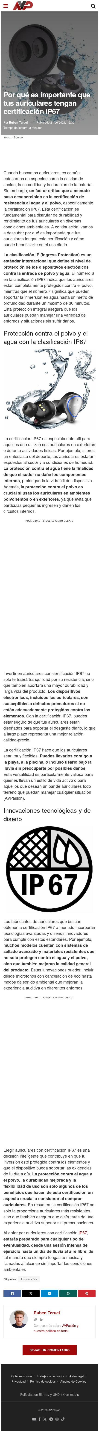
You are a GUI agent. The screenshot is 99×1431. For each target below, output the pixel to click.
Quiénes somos (21, 1376)
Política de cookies (43, 1381)
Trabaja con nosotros (51, 1376)
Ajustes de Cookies (73, 1381)
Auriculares (28, 1279)
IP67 (83, 1232)
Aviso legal (76, 1376)
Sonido (18, 137)
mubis (74, 1394)
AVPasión (54, 1410)
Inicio (6, 137)
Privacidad (19, 1381)
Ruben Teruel (18, 122)
